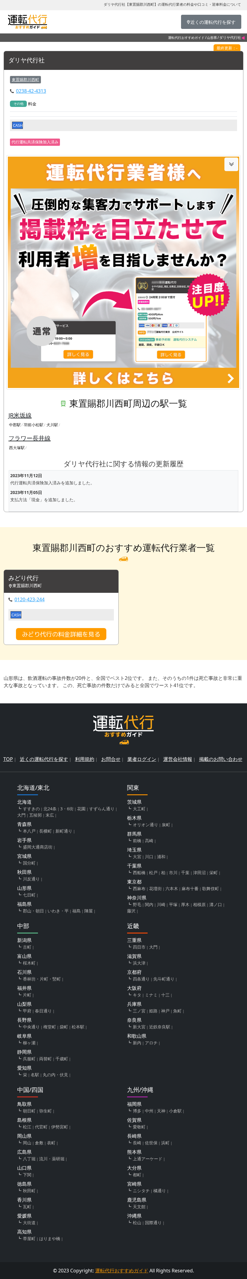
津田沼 (199, 872)
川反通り (31, 879)
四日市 (139, 947)
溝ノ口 (215, 904)
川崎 (161, 904)
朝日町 (29, 1111)
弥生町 (45, 1111)
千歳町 (61, 1059)
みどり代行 (23, 578)
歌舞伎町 (210, 888)
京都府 (134, 972)
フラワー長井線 (29, 438)
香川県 (24, 1199)
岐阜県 (24, 1036)
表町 (51, 1143)
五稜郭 (35, 815)
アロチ (151, 1043)
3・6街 (66, 808)
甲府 (27, 1011)
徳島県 (24, 1183)
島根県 (24, 1120)
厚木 (185, 904)
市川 (173, 872)
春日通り (43, 1011)
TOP (8, 759)
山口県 (24, 1168)
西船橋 (139, 872)
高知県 (24, 1231)
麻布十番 (190, 888)
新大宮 (139, 1027)
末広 (49, 815)
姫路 (153, 1011)
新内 (137, 1043)
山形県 (212, 37)
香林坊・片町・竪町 (42, 979)
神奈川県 (136, 897)
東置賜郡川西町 (25, 79)
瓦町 (27, 1206)
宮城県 (24, 856)
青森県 (24, 824)
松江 (27, 1127)
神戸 (165, 1011)
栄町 (213, 872)
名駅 (35, 1074)
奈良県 (134, 1020)
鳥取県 (24, 1104)
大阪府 (134, 988)
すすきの (31, 808)
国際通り (153, 1222)
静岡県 (24, 1052)
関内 (149, 904)
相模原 (199, 904)
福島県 (24, 904)
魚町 (177, 1011)
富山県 (24, 956)
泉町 (166, 824)
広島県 (24, 1152)
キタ (137, 995)
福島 (76, 911)
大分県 (134, 1168)
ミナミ (151, 995)
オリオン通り (145, 824)
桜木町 (29, 963)
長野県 (24, 1020)
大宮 (137, 856)
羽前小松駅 (33, 424)
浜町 (165, 1143)
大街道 (29, 1222)
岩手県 (24, 840)
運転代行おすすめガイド (186, 37)
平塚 (173, 904)
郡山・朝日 (33, 911)
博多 (137, 1111)
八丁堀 (29, 1159)
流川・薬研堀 (51, 1159)
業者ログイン (141, 759)
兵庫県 (134, 1004)
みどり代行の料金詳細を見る (61, 634)
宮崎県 (134, 1183)
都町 (137, 1174)
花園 (81, 808)
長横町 (45, 831)
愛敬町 (139, 1127)
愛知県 (24, 1068)
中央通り (31, 1027)
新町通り (63, 831)
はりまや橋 (49, 1238)
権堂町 (49, 1027)
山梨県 (24, 1004)
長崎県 (134, 1136)
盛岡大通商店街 (37, 847)
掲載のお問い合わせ (220, 759)
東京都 (134, 881)
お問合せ (110, 759)
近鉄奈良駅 (159, 1027)
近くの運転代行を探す (44, 759)
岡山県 (24, 1136)
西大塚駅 (17, 447)
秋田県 (24, 872)
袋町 (64, 1027)
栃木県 (134, 818)
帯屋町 (29, 1238)
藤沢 (131, 911)
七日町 (29, 895)
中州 (149, 1111)
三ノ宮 (139, 1011)
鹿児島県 (136, 1199)
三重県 (134, 940)
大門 (21, 815)
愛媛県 (24, 1215)
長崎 (137, 1143)
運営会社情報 (177, 759)
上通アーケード (147, 1159)
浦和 (161, 856)
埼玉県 (134, 849)
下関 (27, 1174)
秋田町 (29, 1190)
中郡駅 (15, 424)
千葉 (185, 872)
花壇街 (155, 888)
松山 (137, 1222)
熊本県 (134, 1152)
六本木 (171, 888)
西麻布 (139, 888)
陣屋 (88, 911)
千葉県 (134, 865)
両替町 (45, 1059)
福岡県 (134, 1104)
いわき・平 (58, 911)
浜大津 (139, 963)
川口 (149, 856)
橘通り (159, 1190)
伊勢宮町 (59, 1127)
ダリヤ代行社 (26, 60)
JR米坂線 (20, 415)
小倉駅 (175, 1111)
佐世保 (151, 1143)
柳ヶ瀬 (29, 1043)
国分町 (29, 863)
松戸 (153, 872)
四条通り (141, 979)
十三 (165, 995)
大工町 (139, 808)
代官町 (41, 1127)
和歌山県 (136, 1036)
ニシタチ (141, 1190)
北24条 (50, 808)
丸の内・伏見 (55, 1074)
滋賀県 (134, 956)
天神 (161, 1111)
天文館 (139, 1206)
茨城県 (134, 802)
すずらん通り (101, 808)
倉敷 (39, 1143)
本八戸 (29, 831)
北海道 (24, 802)
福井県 (24, 988)
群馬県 (134, 833)
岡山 (27, 1143)
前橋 (137, 840)
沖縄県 (134, 1215)
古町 (27, 947)
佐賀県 (134, 1120)
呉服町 (29, 1059)
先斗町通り (163, 979)
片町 (27, 995)
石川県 (24, 972)
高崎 (149, 840)
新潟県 (24, 940)
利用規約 (84, 759)
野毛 (137, 904)
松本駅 (78, 1027)
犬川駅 (52, 424)
